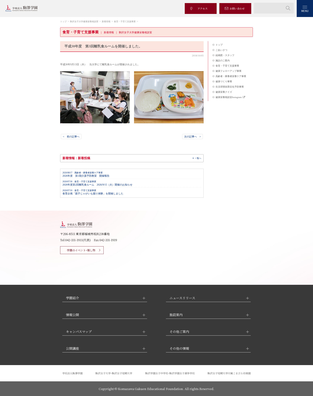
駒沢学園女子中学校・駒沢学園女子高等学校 (170, 373)
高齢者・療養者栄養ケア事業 (231, 76)
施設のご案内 (223, 60)
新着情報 (106, 21)
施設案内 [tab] (176, 314)
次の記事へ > (192, 136)
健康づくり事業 (224, 81)
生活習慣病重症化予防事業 (230, 86)
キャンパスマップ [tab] (79, 331)
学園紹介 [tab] (72, 298)
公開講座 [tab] (72, 348)
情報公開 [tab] (72, 314)
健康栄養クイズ (224, 92)
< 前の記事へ (71, 136)
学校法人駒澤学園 (72, 373)
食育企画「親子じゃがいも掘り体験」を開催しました (92, 192)
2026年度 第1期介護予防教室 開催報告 (85, 174)
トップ (63, 21)
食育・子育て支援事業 (125, 21)
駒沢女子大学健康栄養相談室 (84, 21)
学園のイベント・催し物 (81, 250)
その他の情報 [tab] (179, 348)
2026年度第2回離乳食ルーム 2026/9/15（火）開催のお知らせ (97, 183)
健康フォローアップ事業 (228, 71)
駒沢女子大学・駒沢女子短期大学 (113, 373)
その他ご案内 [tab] (179, 331)
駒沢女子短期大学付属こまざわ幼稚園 (229, 373)
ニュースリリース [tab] (182, 298)
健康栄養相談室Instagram (229, 97)
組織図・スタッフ (225, 55)
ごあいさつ (221, 50)
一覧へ (198, 158)
